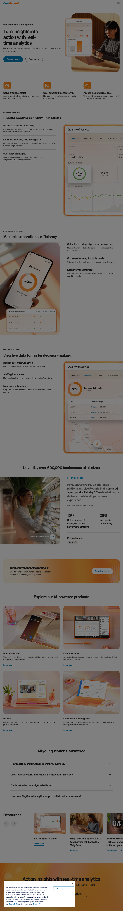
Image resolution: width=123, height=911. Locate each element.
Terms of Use (37, 904)
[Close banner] (73, 883)
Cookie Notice (14, 904)
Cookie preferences (64, 889)
